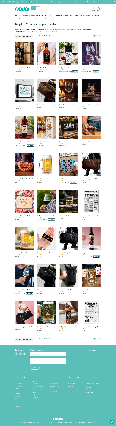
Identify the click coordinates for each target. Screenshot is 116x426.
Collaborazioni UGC (90, 381)
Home (16, 19)
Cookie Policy (77, 422)
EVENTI (82, 15)
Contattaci (53, 388)
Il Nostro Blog (71, 383)
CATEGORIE (89, 15)
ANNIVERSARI (35, 15)
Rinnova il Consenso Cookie (89, 422)
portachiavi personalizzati (63, 29)
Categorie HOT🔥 (21, 378)
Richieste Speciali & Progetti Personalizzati (40, 391)
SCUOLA (17, 15)
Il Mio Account (53, 391)
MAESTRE (59, 15)
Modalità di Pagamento (38, 386)
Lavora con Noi (71, 386)
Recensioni (35, 397)
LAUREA (65, 15)
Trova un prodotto (54, 393)
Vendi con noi (89, 390)
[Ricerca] (33, 8)
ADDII (71, 15)
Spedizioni (35, 381)
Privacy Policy (68, 422)
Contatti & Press (72, 388)
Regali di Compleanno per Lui (37, 19)
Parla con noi (94, 354)
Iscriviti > (34, 368)
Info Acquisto (37, 378)
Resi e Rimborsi (36, 383)
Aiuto (52, 378)
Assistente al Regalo (55, 386)
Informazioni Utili (73, 378)
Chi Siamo (70, 381)
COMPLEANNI (26, 15)
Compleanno (27, 19)
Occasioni (21, 19)
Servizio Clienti (54, 383)
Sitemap (61, 422)
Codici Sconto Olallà (38, 388)
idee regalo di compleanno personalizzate (46, 31)
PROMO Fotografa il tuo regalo (92, 384)
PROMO (96, 15)
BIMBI (76, 15)
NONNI (52, 15)
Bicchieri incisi (49, 29)
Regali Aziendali (36, 395)
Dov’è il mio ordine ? (55, 381)
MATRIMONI (45, 15)
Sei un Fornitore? (90, 392)
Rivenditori (88, 387)
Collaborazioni (90, 378)
